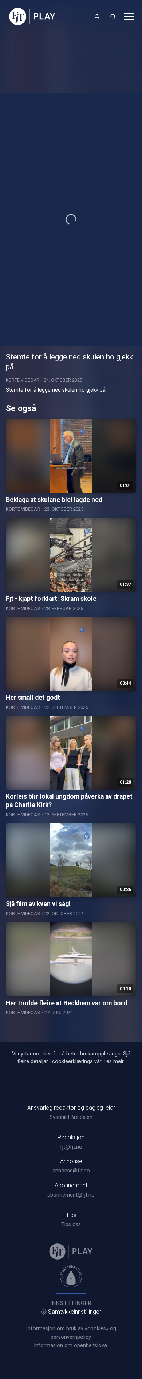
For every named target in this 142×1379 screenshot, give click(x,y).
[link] (32, 16)
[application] (71, 219)
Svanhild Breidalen (71, 1117)
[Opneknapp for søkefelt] (113, 16)
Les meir (113, 1061)
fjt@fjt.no (71, 1147)
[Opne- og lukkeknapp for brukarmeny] (97, 16)
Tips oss (71, 1224)
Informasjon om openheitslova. (71, 1345)
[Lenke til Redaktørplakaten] (71, 1276)
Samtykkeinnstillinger (74, 1311)
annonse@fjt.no (71, 1171)
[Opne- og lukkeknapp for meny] (129, 16)
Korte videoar (22, 380)
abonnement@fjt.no (71, 1195)
